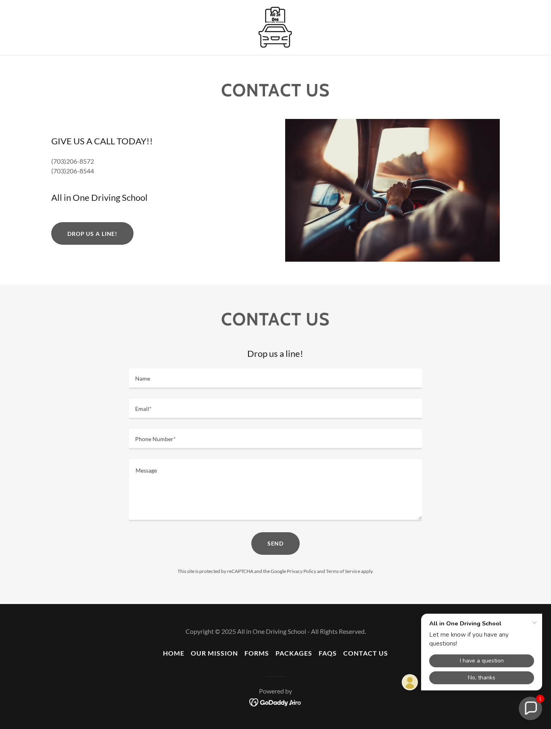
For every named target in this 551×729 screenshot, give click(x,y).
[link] (275, 26)
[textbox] (275, 379)
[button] (530, 708)
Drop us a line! (92, 233)
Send (275, 543)
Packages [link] (294, 653)
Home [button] (173, 653)
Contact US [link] (365, 653)
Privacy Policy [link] (301, 571)
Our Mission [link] (214, 653)
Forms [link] (256, 653)
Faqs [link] (328, 653)
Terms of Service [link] (343, 571)
